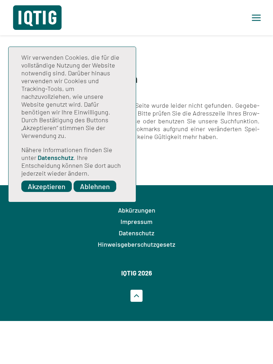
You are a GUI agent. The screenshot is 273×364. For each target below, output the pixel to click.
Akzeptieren (46, 186)
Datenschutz (56, 157)
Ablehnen (95, 186)
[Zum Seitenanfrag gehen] (136, 296)
